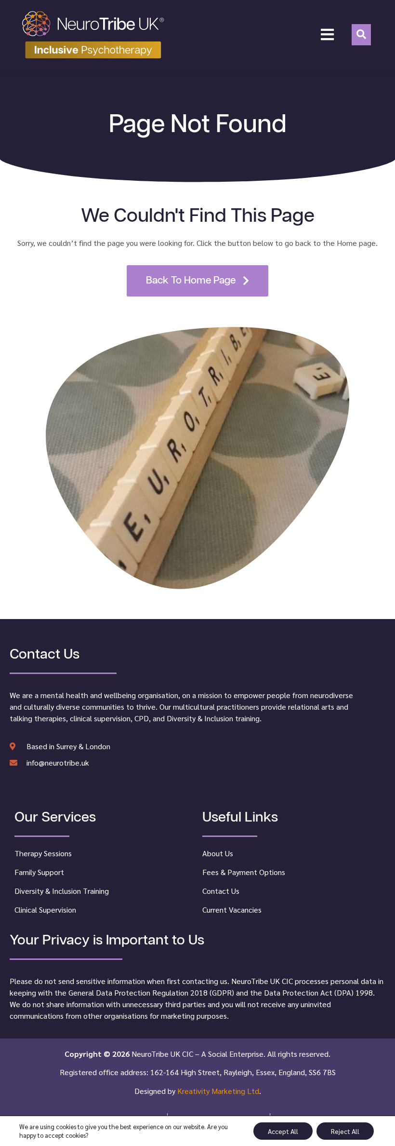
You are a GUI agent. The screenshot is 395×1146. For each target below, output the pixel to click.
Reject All (345, 1131)
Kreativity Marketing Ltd (218, 1091)
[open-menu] (327, 34)
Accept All (283, 1131)
